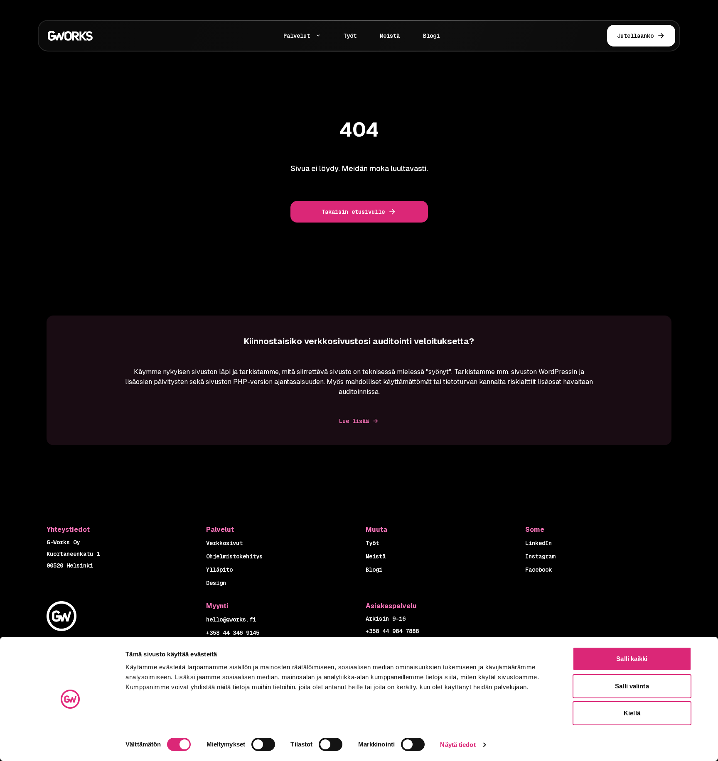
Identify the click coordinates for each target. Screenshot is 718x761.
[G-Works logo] (100, 36)
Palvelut (296, 35)
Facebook (538, 569)
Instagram (540, 556)
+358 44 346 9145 (232, 632)
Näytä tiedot (457, 744)
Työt (350, 35)
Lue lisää (354, 421)
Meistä (390, 35)
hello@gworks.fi (231, 619)
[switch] (263, 744)
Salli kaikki (631, 658)
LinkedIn (538, 543)
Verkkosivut (224, 543)
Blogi (431, 35)
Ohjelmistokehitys (234, 556)
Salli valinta (632, 686)
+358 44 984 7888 (392, 631)
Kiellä (632, 713)
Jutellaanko (635, 35)
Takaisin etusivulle (353, 211)
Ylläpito (219, 569)
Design (216, 583)
